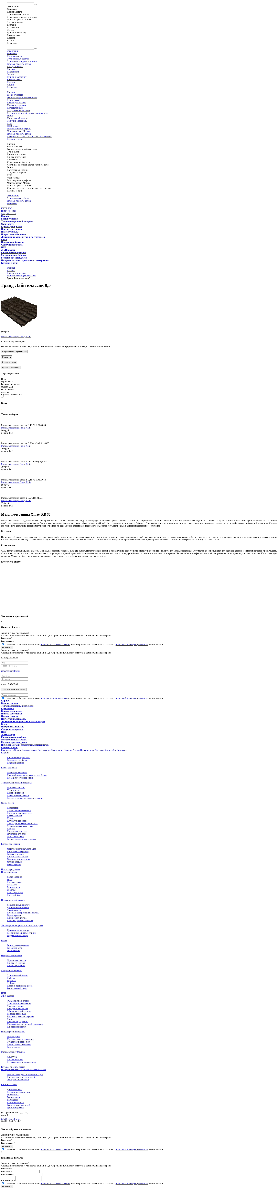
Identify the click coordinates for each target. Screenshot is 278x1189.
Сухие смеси (13, 100)
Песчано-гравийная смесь (19, 986)
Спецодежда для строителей (21, 1077)
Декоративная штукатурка (20, 826)
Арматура (12, 1057)
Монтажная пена (15, 836)
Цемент (10, 818)
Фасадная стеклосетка (18, 1079)
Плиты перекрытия (16, 1027)
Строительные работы (18, 58)
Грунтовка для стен (16, 834)
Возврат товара (14, 79)
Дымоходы (12, 1100)
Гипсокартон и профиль (19, 128)
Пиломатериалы (15, 108)
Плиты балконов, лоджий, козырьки (25, 1024)
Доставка (11, 69)
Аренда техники (15, 66)
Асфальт (11, 983)
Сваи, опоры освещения (19, 1003)
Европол (11, 890)
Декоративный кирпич (18, 905)
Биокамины (13, 1094)
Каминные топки (15, 1102)
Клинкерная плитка (16, 918)
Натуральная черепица (18, 851)
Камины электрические (18, 1092)
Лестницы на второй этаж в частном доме (28, 113)
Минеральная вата (16, 787)
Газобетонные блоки (17, 772)
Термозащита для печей (18, 1105)
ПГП (9, 123)
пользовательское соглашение (55, 644)
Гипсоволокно (14, 1047)
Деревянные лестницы (18, 930)
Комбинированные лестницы (21, 933)
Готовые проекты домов (19, 64)
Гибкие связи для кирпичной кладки (25, 1074)
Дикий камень (14, 910)
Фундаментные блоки (18, 1001)
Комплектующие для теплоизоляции (25, 798)
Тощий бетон (13, 950)
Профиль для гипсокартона (20, 1039)
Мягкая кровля (14, 862)
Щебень (11, 978)
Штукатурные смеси (17, 821)
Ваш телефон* (8, 641)
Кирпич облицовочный (18, 757)
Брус (9, 879)
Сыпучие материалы (17, 121)
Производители (14, 56)
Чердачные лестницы (17, 935)
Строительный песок (17, 975)
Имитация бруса (15, 892)
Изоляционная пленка (18, 795)
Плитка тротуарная (16, 105)
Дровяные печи (14, 1089)
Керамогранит (14, 915)
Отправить (7, 647)
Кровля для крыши (16, 102)
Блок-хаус (12, 884)
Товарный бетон (15, 948)
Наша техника (87, 750)
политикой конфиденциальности (132, 644)
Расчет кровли (14, 864)
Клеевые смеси (14, 815)
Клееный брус (14, 895)
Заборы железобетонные (19, 1011)
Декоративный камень (18, 907)
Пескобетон (13, 808)
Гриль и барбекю (15, 1107)
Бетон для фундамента (18, 945)
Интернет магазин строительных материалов (29, 136)
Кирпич (11, 92)
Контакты (12, 53)
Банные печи (13, 1097)
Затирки (11, 828)
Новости (11, 82)
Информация (44, 750)
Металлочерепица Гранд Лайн (16, 336)
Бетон (10, 115)
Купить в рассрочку (16, 77)
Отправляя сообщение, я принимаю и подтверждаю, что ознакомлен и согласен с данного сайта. (83, 644)
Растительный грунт (17, 988)
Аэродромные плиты (17, 1008)
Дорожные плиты (15, 1006)
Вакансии (12, 87)
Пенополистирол (15, 793)
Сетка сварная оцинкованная (21, 1062)
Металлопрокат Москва (18, 131)
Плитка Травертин (16, 965)
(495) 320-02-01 (8, 213)
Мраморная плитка (16, 960)
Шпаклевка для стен (17, 831)
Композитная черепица (18, 859)
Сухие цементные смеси (19, 810)
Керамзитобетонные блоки (20, 778)
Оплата (10, 74)
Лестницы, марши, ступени (20, 1016)
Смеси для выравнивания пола (22, 823)
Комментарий (8, 1180)
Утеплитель (13, 790)
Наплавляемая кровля (17, 856)
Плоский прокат (15, 1059)
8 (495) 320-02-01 (9, 657)
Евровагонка (13, 887)
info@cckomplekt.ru (10, 671)
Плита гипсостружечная (19, 1044)
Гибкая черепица (15, 854)
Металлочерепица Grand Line (21, 849)
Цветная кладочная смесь (19, 813)
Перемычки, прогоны (17, 1021)
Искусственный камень (18, 110)
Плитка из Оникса (16, 963)
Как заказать (13, 71)
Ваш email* (6, 1171)
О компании (13, 51)
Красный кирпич (15, 763)
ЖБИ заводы (13, 126)
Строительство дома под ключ (22, 61)
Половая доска (14, 882)
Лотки (10, 1019)
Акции (10, 84)
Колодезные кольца (16, 1014)
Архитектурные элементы (20, 920)
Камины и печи (14, 139)
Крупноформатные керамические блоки (27, 775)
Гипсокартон (13, 1036)
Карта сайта (110, 750)
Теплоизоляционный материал (22, 97)
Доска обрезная (14, 877)
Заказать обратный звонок (13, 689)
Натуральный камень (17, 118)
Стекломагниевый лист (18, 1042)
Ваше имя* (6, 638)
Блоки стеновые (15, 95)
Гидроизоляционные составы (21, 839)
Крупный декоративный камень (23, 912)
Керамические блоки (17, 760)
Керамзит (11, 980)
